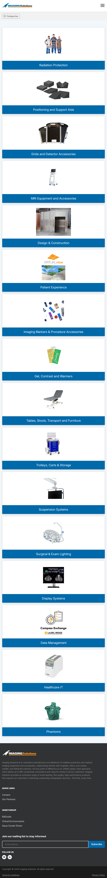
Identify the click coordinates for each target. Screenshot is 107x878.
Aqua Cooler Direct (12, 825)
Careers (6, 794)
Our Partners (8, 799)
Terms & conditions (10, 875)
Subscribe (96, 844)
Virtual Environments (13, 821)
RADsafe (6, 816)
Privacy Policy (98, 875)
